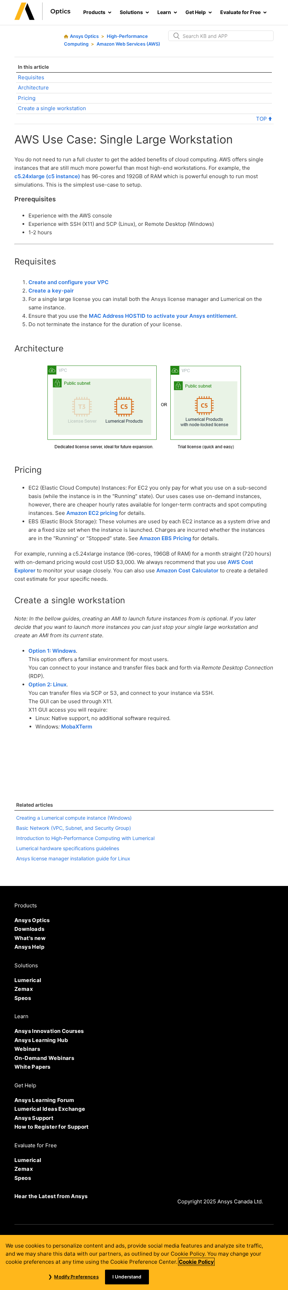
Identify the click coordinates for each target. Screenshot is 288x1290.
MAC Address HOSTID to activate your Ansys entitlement (162, 316)
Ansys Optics (84, 36)
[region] (144, 1262)
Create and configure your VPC (68, 282)
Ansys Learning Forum (44, 1100)
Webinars (27, 1049)
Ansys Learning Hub (41, 1040)
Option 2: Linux (47, 684)
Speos (22, 998)
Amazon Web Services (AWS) (128, 44)
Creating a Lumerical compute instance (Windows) (74, 818)
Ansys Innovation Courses (49, 1031)
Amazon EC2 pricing (92, 513)
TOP (262, 118)
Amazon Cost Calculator (187, 570)
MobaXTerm (76, 726)
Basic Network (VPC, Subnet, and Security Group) (73, 828)
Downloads (29, 929)
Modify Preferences (76, 1276)
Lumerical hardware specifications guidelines (67, 848)
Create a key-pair (51, 290)
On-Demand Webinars (44, 1058)
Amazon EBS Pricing (165, 538)
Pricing (26, 98)
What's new (30, 938)
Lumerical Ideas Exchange (49, 1109)
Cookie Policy (196, 1261)
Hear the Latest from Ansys (50, 1196)
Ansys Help (29, 946)
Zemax (23, 989)
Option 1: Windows (52, 650)
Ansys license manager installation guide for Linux (73, 858)
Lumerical (27, 980)
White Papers (32, 1066)
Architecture (33, 87)
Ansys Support (33, 1118)
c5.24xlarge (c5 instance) (47, 176)
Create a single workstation (52, 108)
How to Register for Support (51, 1126)
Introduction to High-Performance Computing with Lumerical (85, 838)
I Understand (127, 1276)
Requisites (31, 77)
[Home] (42, 18)
